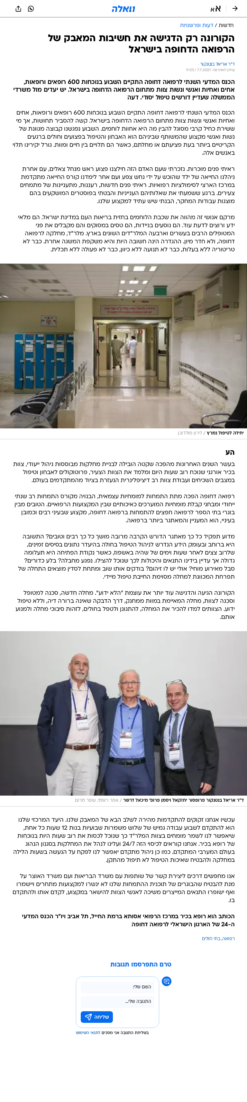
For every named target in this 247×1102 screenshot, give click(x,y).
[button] (216, 9)
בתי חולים (211, 939)
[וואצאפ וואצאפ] (31, 8)
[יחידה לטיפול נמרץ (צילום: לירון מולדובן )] (123, 351)
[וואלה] (123, 8)
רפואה (228, 939)
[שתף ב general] (18, 8)
